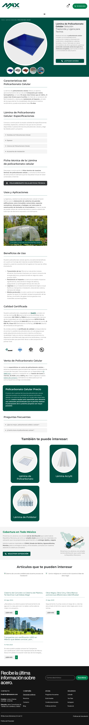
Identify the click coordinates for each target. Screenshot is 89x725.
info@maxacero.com (11, 694)
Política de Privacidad (7, 721)
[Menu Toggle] (44, 14)
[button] (6, 231)
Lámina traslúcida (11, 20)
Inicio (3, 20)
